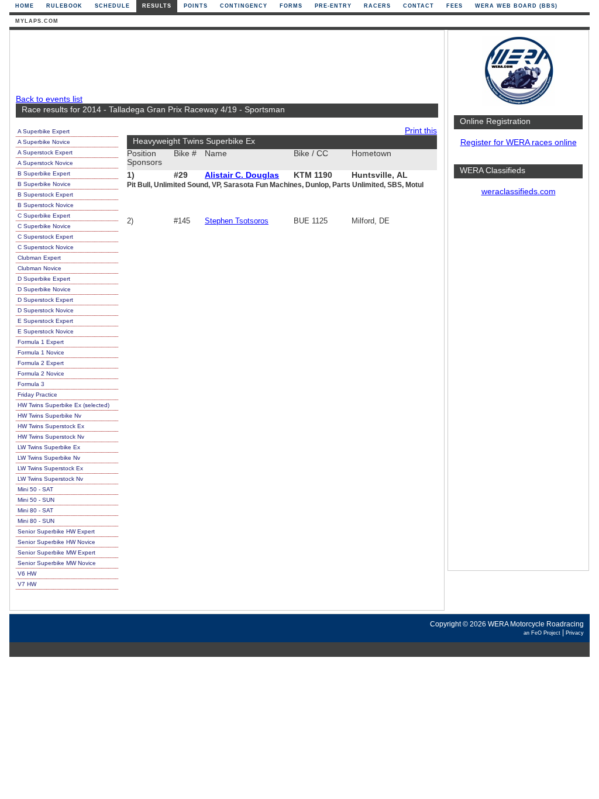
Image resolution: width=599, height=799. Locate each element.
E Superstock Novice (46, 331)
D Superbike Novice (44, 289)
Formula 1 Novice (41, 352)
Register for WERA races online (518, 142)
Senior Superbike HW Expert (56, 531)
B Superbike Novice (44, 184)
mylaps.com (36, 21)
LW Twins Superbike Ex (49, 447)
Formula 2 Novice (41, 373)
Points (196, 6)
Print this (421, 130)
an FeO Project (542, 633)
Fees (454, 6)
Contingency (243, 6)
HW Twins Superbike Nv (49, 415)
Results (156, 6)
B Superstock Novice (46, 205)
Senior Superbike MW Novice (57, 563)
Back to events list (49, 99)
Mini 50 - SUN (36, 500)
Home (24, 6)
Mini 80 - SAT (35, 510)
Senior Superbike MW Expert (56, 552)
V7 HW (27, 584)
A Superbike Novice (44, 142)
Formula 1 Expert (41, 342)
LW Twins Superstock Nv (50, 479)
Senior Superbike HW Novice (56, 542)
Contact (418, 6)
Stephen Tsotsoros (236, 220)
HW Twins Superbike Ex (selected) (63, 405)
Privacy (575, 633)
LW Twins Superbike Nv (49, 457)
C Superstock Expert (45, 236)
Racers (377, 6)
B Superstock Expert (45, 194)
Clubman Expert (39, 257)
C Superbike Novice (44, 226)
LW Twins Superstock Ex (50, 468)
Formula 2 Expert (41, 363)
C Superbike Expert (44, 215)
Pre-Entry (333, 6)
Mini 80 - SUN (36, 521)
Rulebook (64, 6)
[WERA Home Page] (518, 103)
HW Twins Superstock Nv (51, 436)
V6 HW (27, 573)
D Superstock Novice (46, 310)
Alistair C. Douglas (242, 175)
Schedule (112, 6)
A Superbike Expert (44, 131)
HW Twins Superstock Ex (51, 426)
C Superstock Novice (46, 247)
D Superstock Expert (45, 300)
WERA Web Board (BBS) (516, 6)
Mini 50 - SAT (35, 489)
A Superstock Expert (45, 152)
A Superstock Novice (45, 163)
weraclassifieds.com (518, 191)
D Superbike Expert (44, 278)
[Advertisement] (518, 388)
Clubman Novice (39, 268)
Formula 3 (31, 384)
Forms (291, 6)
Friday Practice (37, 394)
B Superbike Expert (44, 173)
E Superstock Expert (45, 321)
